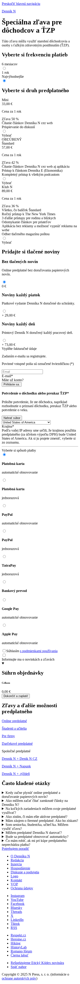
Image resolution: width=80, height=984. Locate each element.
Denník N (9, 11)
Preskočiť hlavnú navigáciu (21, 4)
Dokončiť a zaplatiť (16, 696)
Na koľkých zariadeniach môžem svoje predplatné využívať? (39, 811)
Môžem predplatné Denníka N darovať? (34, 833)
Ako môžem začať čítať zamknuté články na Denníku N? (35, 803)
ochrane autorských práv (19, 978)
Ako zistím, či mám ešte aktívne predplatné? (36, 817)
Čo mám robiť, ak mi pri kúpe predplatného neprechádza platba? (34, 843)
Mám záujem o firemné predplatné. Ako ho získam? (42, 821)
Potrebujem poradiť (15, 849)
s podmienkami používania (39, 651)
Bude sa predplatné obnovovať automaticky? (37, 837)
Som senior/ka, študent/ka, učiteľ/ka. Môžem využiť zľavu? (35, 827)
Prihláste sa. (12, 384)
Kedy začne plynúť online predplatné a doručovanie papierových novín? (31, 795)
